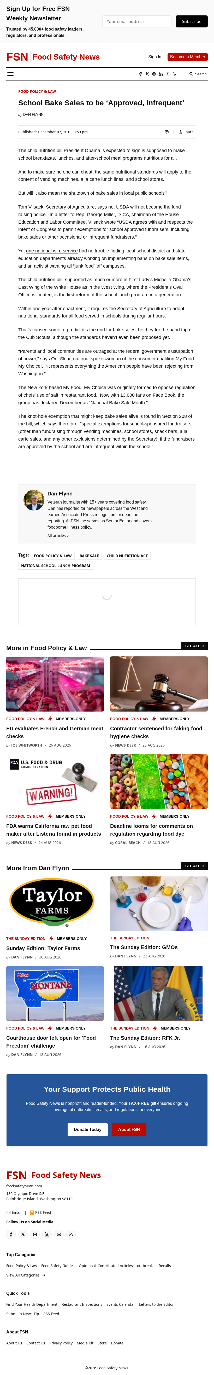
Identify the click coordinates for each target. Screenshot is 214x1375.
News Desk (125, 745)
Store (102, 1343)
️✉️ (13, 1212)
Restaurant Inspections (82, 1304)
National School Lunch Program (55, 565)
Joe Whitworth (26, 745)
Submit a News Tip (22, 1313)
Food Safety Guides (58, 1265)
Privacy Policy (61, 1343)
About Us (14, 1343)
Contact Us (35, 1343)
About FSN (129, 1129)
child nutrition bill (45, 279)
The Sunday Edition (25, 939)
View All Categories (23, 1275)
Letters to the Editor (156, 1304)
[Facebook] (140, 74)
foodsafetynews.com (24, 1185)
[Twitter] (147, 74)
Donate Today (88, 1129)
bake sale (89, 555)
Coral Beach (128, 842)
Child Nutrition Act (127, 555)
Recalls (165, 1265)
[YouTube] (167, 74)
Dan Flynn (33, 114)
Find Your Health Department (31, 1304)
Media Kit (85, 1343)
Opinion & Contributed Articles (106, 1265)
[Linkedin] (161, 74)
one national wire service (52, 250)
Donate (117, 1343)
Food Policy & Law (37, 91)
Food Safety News (112, 1367)
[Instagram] (154, 74)
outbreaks (145, 1265)
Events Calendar (120, 1304)
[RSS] (174, 74)
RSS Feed (51, 1313)
